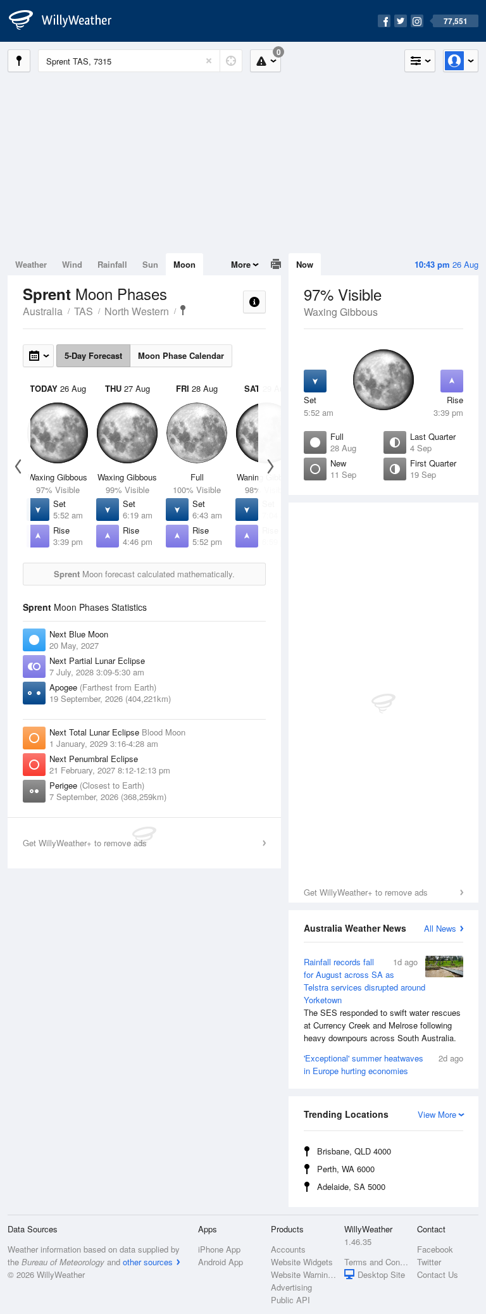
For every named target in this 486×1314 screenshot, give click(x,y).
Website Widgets (302, 1262)
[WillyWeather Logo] (67, 21)
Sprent (183, 310)
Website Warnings (303, 1274)
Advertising (291, 1287)
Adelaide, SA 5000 (351, 1186)
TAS (83, 311)
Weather (31, 264)
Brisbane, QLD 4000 (354, 1151)
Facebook (435, 1249)
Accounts (288, 1249)
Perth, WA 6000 (346, 1169)
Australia (43, 311)
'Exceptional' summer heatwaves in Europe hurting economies (383, 1064)
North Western (136, 311)
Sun (150, 264)
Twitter (429, 1262)
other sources (148, 1262)
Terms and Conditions (376, 1262)
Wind (72, 264)
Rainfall (112, 264)
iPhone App (219, 1249)
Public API (290, 1300)
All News (440, 928)
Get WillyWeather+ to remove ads (366, 892)
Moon (184, 264)
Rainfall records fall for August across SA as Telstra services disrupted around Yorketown (382, 1000)
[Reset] (209, 61)
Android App (220, 1262)
